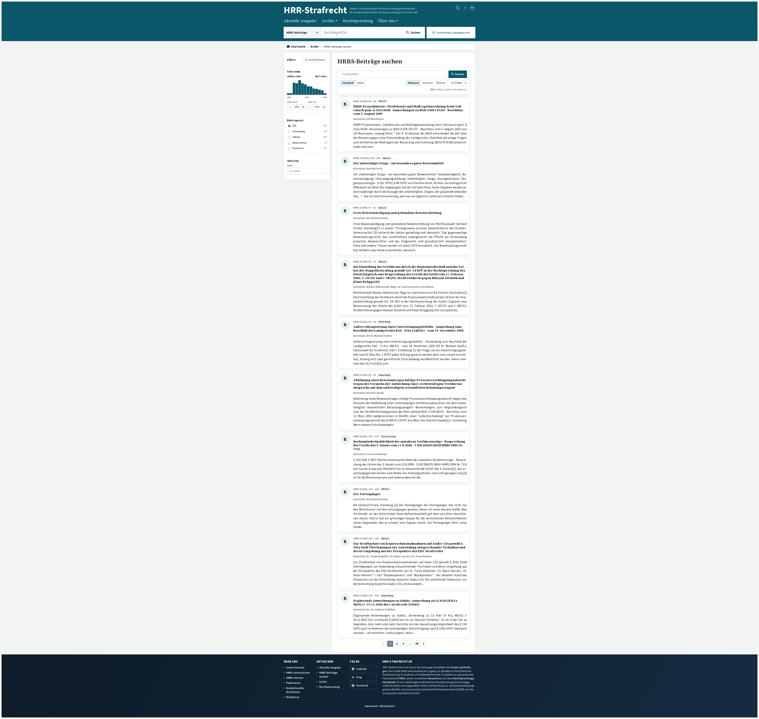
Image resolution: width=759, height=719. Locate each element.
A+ (472, 7)
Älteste (441, 83)
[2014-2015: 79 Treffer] (308, 90)
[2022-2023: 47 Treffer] (319, 92)
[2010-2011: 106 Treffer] (302, 89)
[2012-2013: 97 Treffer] (305, 89)
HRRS (402, 678)
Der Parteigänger (367, 494)
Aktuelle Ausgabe (300, 21)
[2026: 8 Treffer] (325, 94)
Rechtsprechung (358, 21)
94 (416, 644)
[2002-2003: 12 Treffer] (291, 94)
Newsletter (435, 678)
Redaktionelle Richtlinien (295, 690)
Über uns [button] (386, 21)
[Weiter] (423, 644)
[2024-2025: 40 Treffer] (322, 92)
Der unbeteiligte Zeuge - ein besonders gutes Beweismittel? (398, 163)
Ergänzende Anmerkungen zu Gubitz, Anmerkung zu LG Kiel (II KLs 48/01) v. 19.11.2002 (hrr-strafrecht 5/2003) (405, 602)
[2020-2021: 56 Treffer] (316, 92)
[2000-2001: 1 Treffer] (288, 94)
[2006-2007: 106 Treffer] (296, 89)
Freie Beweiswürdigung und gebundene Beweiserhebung (397, 213)
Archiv (314, 47)
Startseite (297, 47)
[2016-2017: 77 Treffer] (311, 90)
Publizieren (293, 683)
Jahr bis (312, 102)
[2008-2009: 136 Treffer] (299, 87)
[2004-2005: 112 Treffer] (294, 89)
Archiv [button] (328, 21)
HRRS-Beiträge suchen (328, 675)
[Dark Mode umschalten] (458, 8)
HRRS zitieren (294, 678)
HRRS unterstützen (298, 673)
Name (290, 165)
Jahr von (292, 102)
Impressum (371, 706)
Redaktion (292, 697)
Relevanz (413, 83)
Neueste (428, 83)
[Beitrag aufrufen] (345, 104)
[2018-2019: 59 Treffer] (313, 91)
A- (465, 7)
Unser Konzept (295, 667)
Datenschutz (387, 706)
